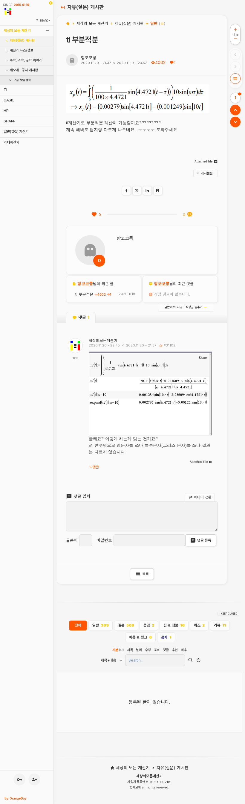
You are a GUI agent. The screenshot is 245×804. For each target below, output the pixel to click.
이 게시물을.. (206, 173)
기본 (118, 650)
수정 (148, 650)
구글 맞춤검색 (22, 80)
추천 (175, 650)
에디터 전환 (202, 497)
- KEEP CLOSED (228, 613)
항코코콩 (89, 57)
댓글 (95, 467)
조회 (157, 650)
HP (6, 110)
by (15, 798)
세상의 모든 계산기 (17, 30)
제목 (130, 650)
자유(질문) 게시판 (22, 40)
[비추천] (190, 215)
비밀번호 (104, 540)
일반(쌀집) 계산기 (16, 131)
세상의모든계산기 (103, 340)
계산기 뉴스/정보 (21, 50)
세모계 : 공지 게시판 (24, 70)
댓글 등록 (204, 540)
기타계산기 (11, 142)
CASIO (9, 100)
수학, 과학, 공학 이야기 (26, 60)
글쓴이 (72, 540)
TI (5, 89)
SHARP (10, 121)
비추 (184, 650)
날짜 (139, 650)
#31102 (169, 345)
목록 (142, 574)
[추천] (94, 215)
